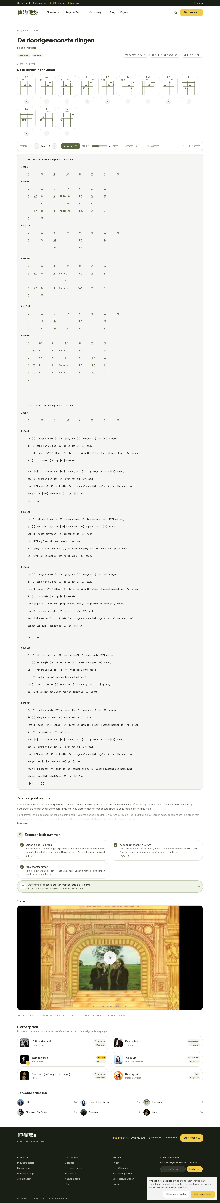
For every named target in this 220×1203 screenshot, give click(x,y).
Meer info (182, 1187)
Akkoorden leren (73, 1168)
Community (95, 12)
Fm (42, 240)
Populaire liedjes (25, 1162)
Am (69, 196)
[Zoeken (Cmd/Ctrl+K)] (175, 12)
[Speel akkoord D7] (107, 101)
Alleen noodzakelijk (176, 1194)
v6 (67, 1198)
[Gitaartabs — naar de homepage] (28, 12)
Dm (42, 196)
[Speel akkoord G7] (67, 133)
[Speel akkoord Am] (46, 101)
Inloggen (198, 3)
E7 (105, 232)
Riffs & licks (71, 1173)
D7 (80, 196)
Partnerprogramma (122, 1173)
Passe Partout (34, 30)
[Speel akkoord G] (46, 133)
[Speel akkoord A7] (26, 101)
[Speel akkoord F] (189, 101)
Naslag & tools (72, 1178)
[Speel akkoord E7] (168, 101)
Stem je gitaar (192, 146)
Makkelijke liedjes (26, 1173)
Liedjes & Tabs (73, 12)
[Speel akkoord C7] (87, 101)
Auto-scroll (70, 146)
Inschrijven (194, 1169)
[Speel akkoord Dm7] (148, 101)
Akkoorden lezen (27, 64)
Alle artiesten (24, 1178)
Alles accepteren (202, 1194)
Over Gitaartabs (121, 1168)
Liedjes (20, 30)
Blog (112, 12)
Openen (29, 856)
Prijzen (124, 12)
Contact (117, 1184)
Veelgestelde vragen (123, 1178)
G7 (42, 174)
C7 (105, 188)
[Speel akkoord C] (67, 101)
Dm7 (81, 210)
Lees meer (22, 823)
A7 (35, 196)
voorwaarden (125, 1015)
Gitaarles (51, 12)
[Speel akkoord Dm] (128, 101)
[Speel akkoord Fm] (26, 133)
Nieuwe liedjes (24, 1168)
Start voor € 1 (192, 12)
